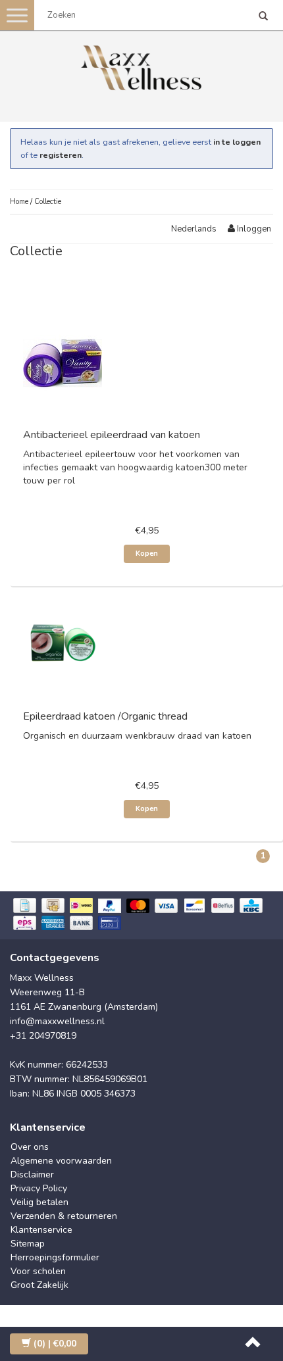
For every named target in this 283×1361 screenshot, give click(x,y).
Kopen (147, 553)
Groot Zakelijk (39, 1285)
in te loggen (237, 141)
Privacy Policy (39, 1188)
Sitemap (28, 1243)
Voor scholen (38, 1271)
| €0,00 (55, 1343)
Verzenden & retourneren (64, 1216)
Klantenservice (41, 1230)
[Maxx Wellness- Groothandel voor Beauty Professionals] (141, 65)
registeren (60, 155)
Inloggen (253, 229)
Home (19, 202)
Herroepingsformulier (55, 1257)
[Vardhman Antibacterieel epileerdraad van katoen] (62, 363)
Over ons (30, 1147)
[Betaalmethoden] (141, 915)
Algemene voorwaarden (61, 1160)
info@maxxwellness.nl (57, 1021)
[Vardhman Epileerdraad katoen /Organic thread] (62, 645)
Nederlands (194, 229)
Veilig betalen (39, 1202)
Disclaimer (32, 1174)
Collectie (47, 202)
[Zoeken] (263, 17)
